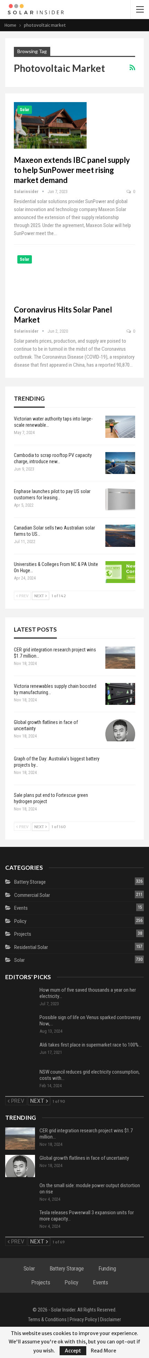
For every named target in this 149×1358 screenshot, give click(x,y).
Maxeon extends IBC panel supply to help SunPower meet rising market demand (72, 170)
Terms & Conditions (47, 1319)
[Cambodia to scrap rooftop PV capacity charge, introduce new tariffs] (120, 463)
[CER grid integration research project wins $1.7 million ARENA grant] (120, 658)
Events (21, 908)
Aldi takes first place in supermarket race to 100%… (91, 1045)
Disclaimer (110, 1319)
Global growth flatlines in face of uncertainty (84, 1158)
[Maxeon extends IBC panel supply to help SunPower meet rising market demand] (50, 125)
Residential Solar (31, 947)
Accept (73, 1351)
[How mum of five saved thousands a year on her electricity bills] (20, 998)
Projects (22, 934)
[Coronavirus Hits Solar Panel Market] (50, 275)
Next (39, 595)
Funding (107, 1268)
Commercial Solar (32, 895)
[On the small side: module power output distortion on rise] (20, 1193)
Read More (103, 1350)
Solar (24, 109)
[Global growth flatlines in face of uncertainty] (120, 730)
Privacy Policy (83, 1319)
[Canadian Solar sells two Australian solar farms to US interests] (120, 536)
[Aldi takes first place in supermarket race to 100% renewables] (20, 1053)
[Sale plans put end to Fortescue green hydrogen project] (120, 803)
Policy (20, 921)
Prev (23, 595)
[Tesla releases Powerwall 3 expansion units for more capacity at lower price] (20, 1220)
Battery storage (30, 882)
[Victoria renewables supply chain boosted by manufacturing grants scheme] (120, 694)
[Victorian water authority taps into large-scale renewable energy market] (120, 427)
